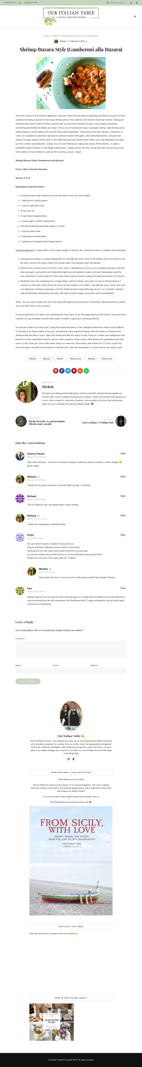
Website (94, 665)
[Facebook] (62, 371)
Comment (20, 638)
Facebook (137, 3)
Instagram (131, 3)
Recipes (47, 36)
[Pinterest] (74, 371)
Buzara (47, 359)
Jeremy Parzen (36, 453)
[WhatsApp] (86, 371)
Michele (63, 41)
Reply (123, 453)
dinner (60, 359)
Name (19, 665)
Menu (135, 16)
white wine (107, 359)
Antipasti (55, 36)
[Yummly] (80, 371)
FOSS (30, 535)
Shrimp (92, 359)
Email (56, 665)
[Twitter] (68, 371)
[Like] (56, 371)
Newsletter (31, 3)
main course (76, 359)
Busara (33, 359)
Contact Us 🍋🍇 (12, 3)
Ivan (29, 588)
